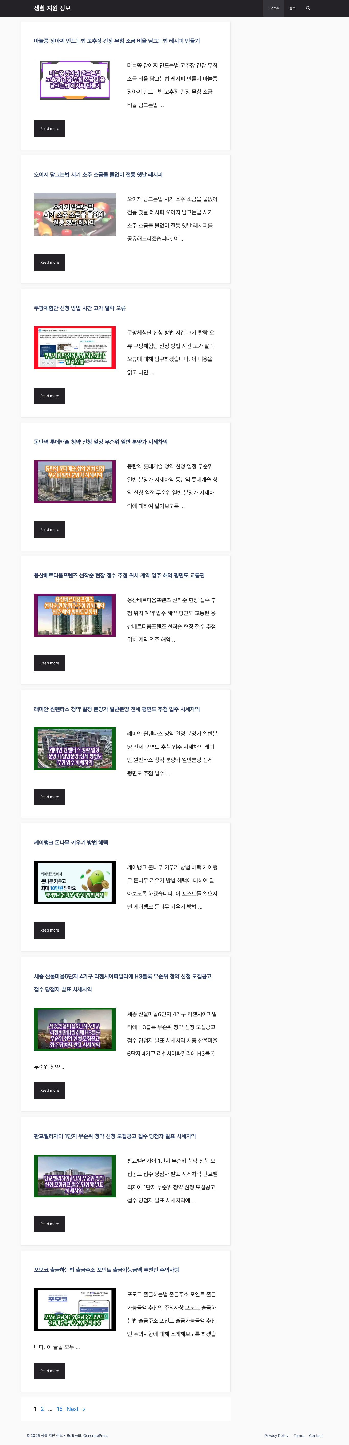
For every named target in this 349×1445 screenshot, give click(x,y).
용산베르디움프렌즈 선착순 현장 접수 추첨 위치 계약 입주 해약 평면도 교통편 (119, 575)
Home (274, 8)
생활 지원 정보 (52, 8)
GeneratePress (95, 1435)
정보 (292, 8)
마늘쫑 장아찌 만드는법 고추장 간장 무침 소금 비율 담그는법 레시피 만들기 (117, 41)
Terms (299, 1435)
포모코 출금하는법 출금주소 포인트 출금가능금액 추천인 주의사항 (106, 1270)
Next (76, 1409)
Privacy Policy (276, 1435)
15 (60, 1409)
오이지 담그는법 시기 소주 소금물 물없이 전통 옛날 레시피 (98, 174)
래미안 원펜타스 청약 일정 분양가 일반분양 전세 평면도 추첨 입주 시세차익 (117, 709)
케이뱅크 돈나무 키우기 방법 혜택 (71, 842)
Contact (316, 1435)
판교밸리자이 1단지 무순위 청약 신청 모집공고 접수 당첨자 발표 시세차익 (115, 1136)
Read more (49, 128)
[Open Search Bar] (308, 8)
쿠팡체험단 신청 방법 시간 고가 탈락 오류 (80, 308)
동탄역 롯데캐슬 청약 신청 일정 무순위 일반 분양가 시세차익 (101, 442)
